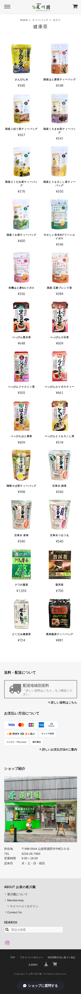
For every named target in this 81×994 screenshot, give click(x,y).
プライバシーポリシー (31, 957)
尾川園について (17, 894)
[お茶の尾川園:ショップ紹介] (40, 809)
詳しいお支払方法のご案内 (59, 749)
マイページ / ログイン (24, 906)
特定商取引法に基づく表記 (61, 957)
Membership (15, 900)
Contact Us (14, 912)
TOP (12, 957)
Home (24, 20)
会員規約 (33, 964)
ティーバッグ (40, 20)
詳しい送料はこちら (64, 702)
